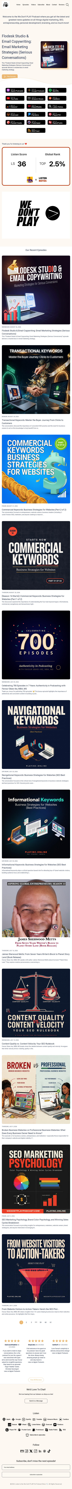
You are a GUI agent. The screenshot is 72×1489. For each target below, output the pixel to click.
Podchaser (40, 1430)
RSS (64, 1430)
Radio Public (53, 1430)
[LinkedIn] (40, 1451)
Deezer (14, 1424)
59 (40, 1322)
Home (18, 5)
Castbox (66, 1419)
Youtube (39, 1419)
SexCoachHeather (11, 1345)
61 (51, 1322)
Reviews (61, 5)
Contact (54, 5)
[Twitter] (31, 1451)
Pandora (60, 1424)
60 (45, 1322)
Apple (8, 1419)
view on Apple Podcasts (12, 1371)
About (48, 5)
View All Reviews (36, 1380)
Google (18, 1419)
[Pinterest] (44, 1451)
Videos (33, 5)
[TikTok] (49, 1451)
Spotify (28, 1419)
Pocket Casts (26, 1430)
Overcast (49, 1424)
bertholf (55, 1345)
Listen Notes (36, 1424)
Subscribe (41, 5)
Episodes (26, 5)
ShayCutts (31, 1345)
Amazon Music (52, 1419)
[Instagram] (35, 1451)
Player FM (12, 1430)
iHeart (24, 1424)
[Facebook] (26, 1451)
